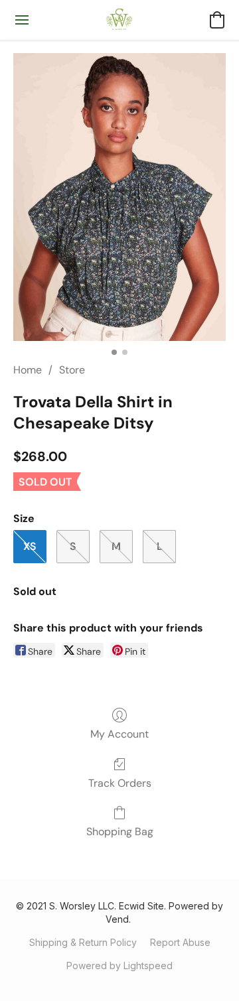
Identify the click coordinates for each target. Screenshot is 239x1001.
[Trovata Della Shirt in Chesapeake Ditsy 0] (119, 197)
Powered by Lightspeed (119, 965)
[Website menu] (21, 19)
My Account (119, 734)
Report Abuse (180, 942)
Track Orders (119, 783)
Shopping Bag (119, 831)
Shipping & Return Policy (83, 942)
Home (27, 370)
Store (72, 370)
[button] (119, 20)
